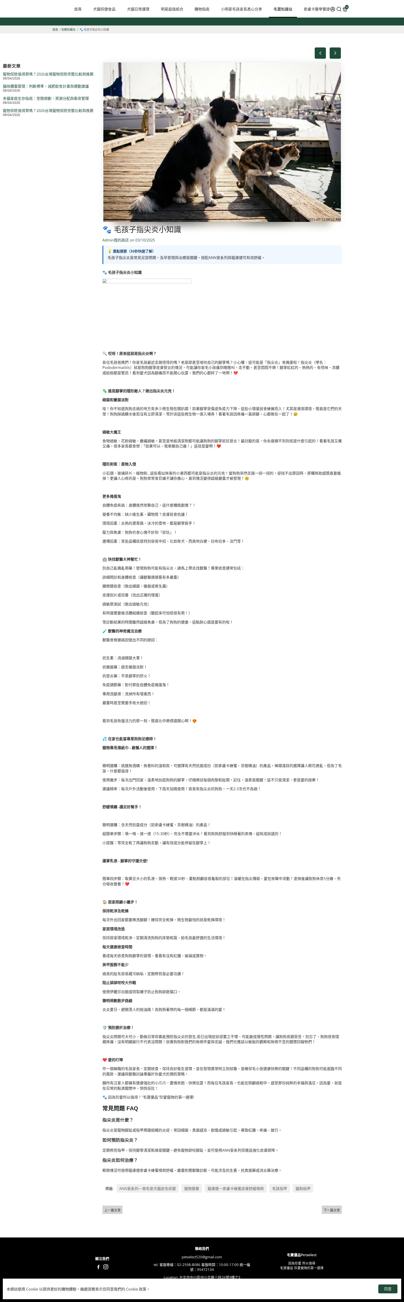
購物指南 (202, 9)
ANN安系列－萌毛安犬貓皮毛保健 (147, 1188)
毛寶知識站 (283, 9)
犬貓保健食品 (104, 9)
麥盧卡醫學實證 (317, 9)
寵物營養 (191, 1188)
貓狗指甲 (303, 1188)
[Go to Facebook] (98, 1267)
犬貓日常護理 (138, 9)
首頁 (78, 9)
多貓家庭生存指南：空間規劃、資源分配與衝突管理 (46, 98)
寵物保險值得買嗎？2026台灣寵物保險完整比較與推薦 (48, 74)
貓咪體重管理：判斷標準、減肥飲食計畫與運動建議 (46, 86)
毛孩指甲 (279, 1188)
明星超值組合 (172, 9)
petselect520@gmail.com (202, 1257)
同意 (388, 1288)
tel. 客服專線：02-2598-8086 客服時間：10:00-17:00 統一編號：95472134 (202, 1267)
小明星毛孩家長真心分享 (241, 9)
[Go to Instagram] (106, 1267)
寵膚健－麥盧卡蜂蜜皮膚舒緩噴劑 (236, 1188)
